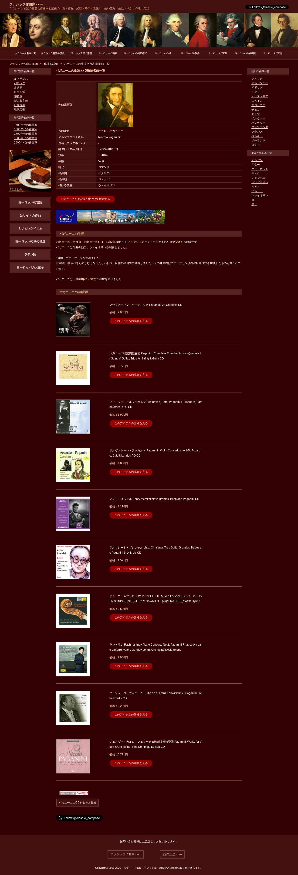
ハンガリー (258, 122)
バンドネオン (259, 182)
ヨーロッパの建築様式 (135, 53)
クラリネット (259, 169)
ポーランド (258, 140)
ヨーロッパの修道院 (245, 53)
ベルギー (257, 136)
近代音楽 (19, 105)
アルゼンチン (259, 83)
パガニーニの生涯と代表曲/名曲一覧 (87, 63)
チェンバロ (258, 178)
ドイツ (255, 114)
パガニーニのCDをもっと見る (77, 802)
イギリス (257, 87)
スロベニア (258, 105)
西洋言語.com (172, 854)
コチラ (146, 841)
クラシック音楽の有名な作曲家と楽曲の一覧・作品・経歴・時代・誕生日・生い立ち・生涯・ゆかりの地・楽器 (79, 8)
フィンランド (259, 127)
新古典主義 (21, 100)
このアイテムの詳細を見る (131, 321)
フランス (257, 131)
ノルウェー (258, 118)
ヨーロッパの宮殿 (217, 53)
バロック (19, 83)
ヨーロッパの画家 (107, 53)
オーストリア (259, 96)
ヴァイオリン (259, 195)
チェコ (255, 109)
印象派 (18, 96)
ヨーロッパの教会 (190, 53)
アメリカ (257, 78)
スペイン (257, 100)
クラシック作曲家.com (26, 4)
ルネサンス (21, 78)
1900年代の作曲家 (25, 142)
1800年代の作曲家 (25, 138)
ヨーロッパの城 (163, 53)
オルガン (257, 160)
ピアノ (255, 186)
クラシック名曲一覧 (25, 53)
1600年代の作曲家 (25, 129)
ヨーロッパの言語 (272, 53)
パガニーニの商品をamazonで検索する (85, 199)
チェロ (255, 173)
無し (254, 204)
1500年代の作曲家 (25, 125)
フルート (257, 191)
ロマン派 (19, 92)
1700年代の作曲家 (25, 133)
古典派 (18, 87)
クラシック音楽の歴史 (52, 53)
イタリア (257, 92)
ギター (255, 164)
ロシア (255, 145)
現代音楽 (19, 109)
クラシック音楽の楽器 (80, 53)
